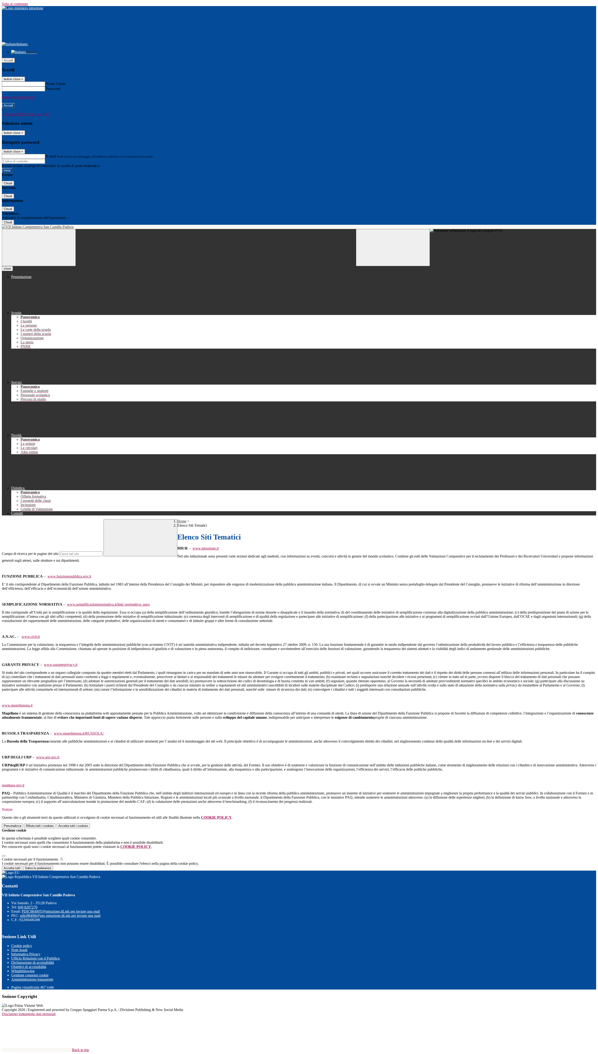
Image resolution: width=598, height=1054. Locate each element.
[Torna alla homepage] (299, 227)
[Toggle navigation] (39, 247)
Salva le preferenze (38, 868)
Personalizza (12, 826)
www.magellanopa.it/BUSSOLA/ (79, 733)
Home (181, 521)
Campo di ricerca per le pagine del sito (30, 554)
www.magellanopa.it (17, 705)
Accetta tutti (73, 826)
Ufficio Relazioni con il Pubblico (35, 958)
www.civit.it (30, 637)
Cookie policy (21, 946)
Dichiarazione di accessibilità (32, 963)
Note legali (19, 950)
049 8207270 (27, 907)
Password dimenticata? (19, 97)
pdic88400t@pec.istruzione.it (60, 916)
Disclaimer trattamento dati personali (29, 1014)
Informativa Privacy (25, 954)
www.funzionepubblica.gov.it (69, 576)
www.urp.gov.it (47, 757)
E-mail (51, 156)
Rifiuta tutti (40, 826)
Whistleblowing (23, 971)
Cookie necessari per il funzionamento (30, 859)
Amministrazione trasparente (32, 979)
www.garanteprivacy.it (60, 665)
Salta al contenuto (15, 4)
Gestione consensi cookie (30, 975)
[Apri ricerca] (393, 247)
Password (53, 89)
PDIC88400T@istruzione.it (61, 911)
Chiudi (8, 183)
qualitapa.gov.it (13, 785)
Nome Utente (56, 84)
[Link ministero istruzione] (22, 8)
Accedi (8, 60)
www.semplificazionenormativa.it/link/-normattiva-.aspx (108, 604)
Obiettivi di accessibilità (28, 967)
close (7, 268)
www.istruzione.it (205, 548)
